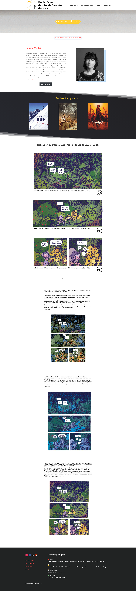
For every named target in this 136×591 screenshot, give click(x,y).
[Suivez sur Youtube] (36, 555)
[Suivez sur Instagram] (27, 555)
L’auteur (57, 37)
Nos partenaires (30, 563)
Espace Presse (29, 566)
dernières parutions (65, 37)
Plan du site (29, 570)
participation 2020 (76, 37)
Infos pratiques (106, 5)
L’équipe (98, 5)
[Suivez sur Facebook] (30, 555)
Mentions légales (30, 560)
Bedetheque (35, 80)
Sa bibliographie (45, 84)
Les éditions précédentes (87, 5)
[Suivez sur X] (33, 555)
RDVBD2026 (72, 5)
